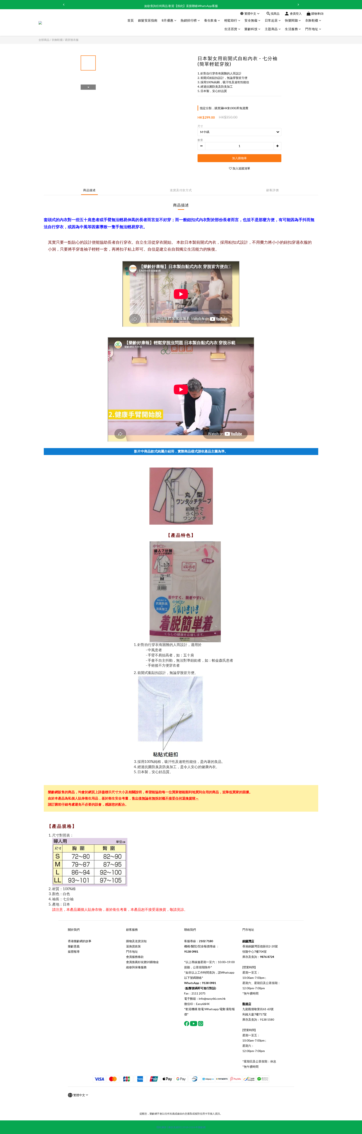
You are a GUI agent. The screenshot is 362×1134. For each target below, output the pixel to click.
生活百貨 (230, 29)
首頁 (130, 20)
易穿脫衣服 (72, 39)
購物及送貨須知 (136, 941)
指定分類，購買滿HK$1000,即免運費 (224, 108)
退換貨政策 (133, 946)
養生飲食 (210, 20)
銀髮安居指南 (148, 20)
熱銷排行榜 (189, 20)
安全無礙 (250, 20)
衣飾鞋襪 (311, 20)
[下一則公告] (298, 4)
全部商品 (44, 39)
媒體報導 (74, 951)
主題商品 (271, 29)
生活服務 (291, 29)
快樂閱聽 (291, 20)
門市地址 (311, 29)
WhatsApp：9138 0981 (200, 983)
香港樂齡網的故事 (79, 941)
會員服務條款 (135, 956)
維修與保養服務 (136, 967)
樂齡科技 (250, 29)
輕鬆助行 (230, 20)
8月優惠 (167, 20)
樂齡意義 (74, 946)
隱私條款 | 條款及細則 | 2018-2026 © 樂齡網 (181, 1127)
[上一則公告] (64, 4)
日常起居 (271, 20)
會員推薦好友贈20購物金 (142, 962)
